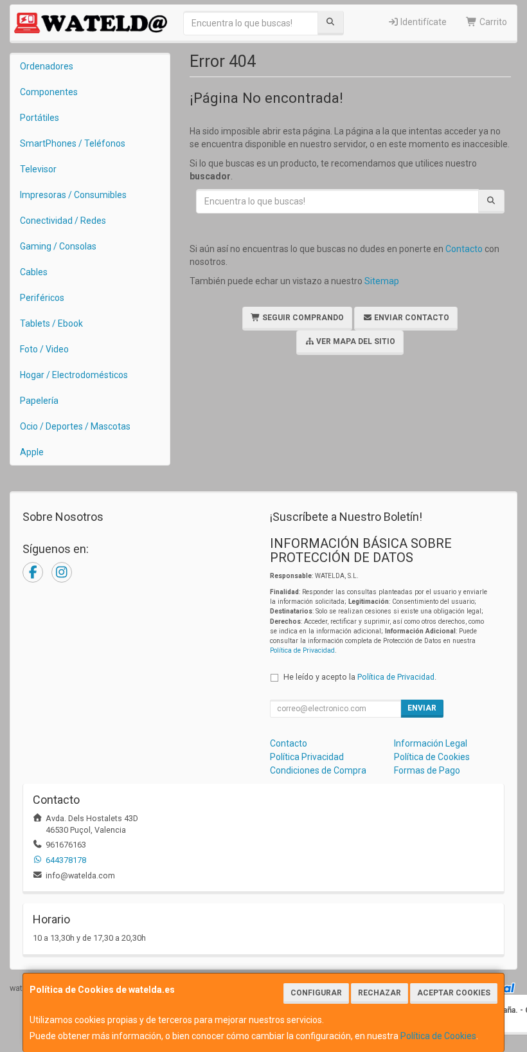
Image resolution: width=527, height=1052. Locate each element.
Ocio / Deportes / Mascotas (75, 426)
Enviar (421, 707)
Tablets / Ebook (51, 323)
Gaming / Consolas (58, 246)
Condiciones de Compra (318, 770)
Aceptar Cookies (453, 992)
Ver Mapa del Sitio (354, 341)
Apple (32, 452)
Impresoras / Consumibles (73, 195)
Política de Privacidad (302, 650)
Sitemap (381, 281)
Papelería (39, 400)
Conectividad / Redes (63, 220)
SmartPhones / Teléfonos (72, 143)
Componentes (49, 92)
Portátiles (39, 118)
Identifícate (422, 22)
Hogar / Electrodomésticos (74, 375)
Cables (34, 272)
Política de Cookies (438, 1036)
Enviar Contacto (410, 317)
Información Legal (430, 743)
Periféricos (42, 298)
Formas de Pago (427, 770)
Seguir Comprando (302, 317)
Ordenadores (46, 66)
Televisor (38, 169)
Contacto (464, 249)
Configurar (316, 992)
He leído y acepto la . (359, 677)
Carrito (492, 22)
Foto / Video (44, 349)
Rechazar (379, 992)
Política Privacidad (307, 757)
